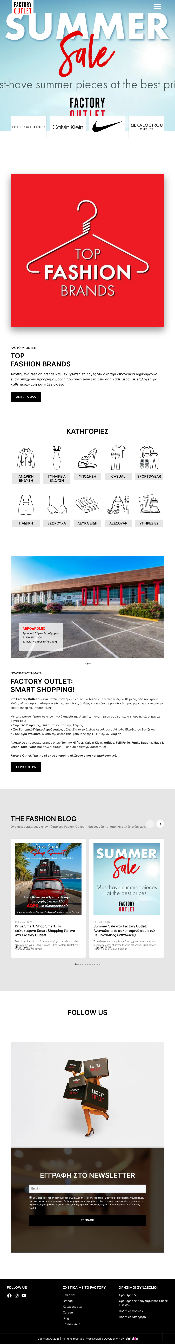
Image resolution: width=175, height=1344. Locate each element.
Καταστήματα (72, 1306)
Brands (68, 1301)
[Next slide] (160, 824)
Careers (68, 1312)
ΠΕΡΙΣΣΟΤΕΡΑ (26, 767)
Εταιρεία (69, 1295)
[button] (85, 663)
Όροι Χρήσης (77, 1198)
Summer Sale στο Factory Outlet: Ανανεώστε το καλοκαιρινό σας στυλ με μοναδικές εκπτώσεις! (124, 930)
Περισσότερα (23, 947)
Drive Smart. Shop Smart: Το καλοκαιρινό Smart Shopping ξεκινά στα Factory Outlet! (45, 930)
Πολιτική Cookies (131, 1311)
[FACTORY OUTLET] (22, 7)
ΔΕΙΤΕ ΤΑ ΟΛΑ (26, 396)
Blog (66, 1318)
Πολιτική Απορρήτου (133, 1317)
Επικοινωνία (71, 1324)
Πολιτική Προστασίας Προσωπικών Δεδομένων (119, 1198)
